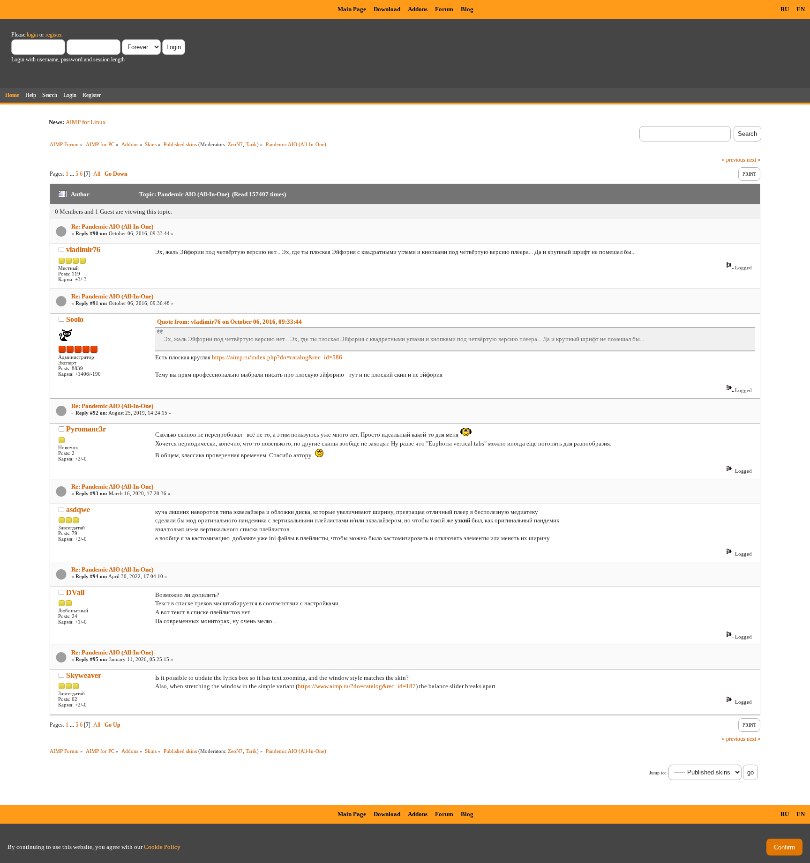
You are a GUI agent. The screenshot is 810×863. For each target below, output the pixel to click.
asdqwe (78, 509)
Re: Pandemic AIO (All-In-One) (112, 226)
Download (387, 9)
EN (800, 9)
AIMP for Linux (86, 122)
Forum (444, 9)
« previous (733, 159)
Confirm (784, 847)
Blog (467, 9)
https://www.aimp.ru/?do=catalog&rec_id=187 (357, 686)
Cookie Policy (162, 846)
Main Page (352, 9)
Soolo (74, 319)
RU (784, 9)
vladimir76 (83, 249)
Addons (418, 9)
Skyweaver (83, 675)
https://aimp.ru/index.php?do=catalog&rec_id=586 (277, 357)
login (32, 34)
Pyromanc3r (86, 429)
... (72, 174)
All (96, 174)
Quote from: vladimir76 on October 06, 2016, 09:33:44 (229, 321)
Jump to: (657, 772)
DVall (75, 592)
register (53, 34)
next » (753, 159)
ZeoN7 (235, 144)
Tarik (251, 144)
